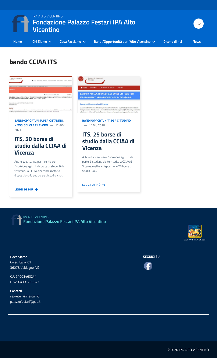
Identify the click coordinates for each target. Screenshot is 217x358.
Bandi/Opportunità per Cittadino (38, 120)
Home (17, 41)
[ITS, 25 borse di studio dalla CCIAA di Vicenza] (108, 94)
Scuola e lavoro (36, 125)
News (197, 41)
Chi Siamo (39, 41)
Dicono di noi (172, 41)
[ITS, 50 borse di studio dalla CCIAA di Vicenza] (40, 94)
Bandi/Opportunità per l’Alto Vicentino (122, 41)
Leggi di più (24, 189)
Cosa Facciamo (70, 41)
